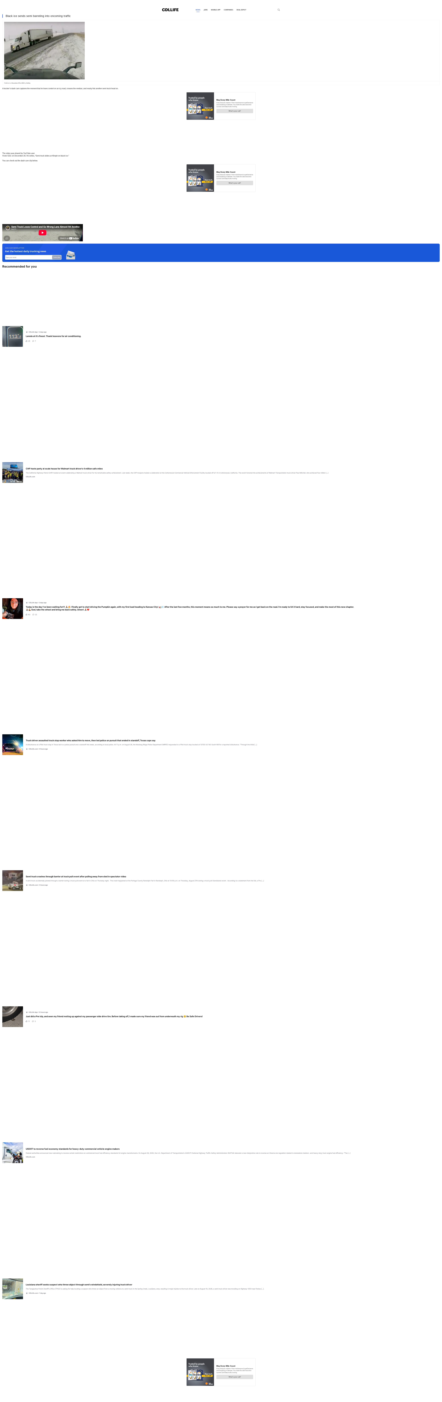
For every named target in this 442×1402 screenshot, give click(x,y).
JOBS (206, 10)
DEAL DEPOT (241, 10)
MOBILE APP (215, 10)
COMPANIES (228, 10)
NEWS (198, 10)
